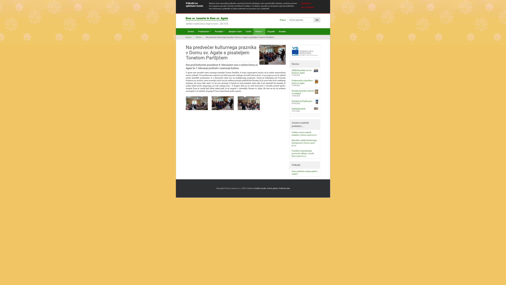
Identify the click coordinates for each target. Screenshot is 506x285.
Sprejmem (306, 3)
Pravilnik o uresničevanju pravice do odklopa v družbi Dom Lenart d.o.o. (303, 153)
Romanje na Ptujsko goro (302, 101)
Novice (258, 31)
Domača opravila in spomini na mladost (303, 92)
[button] (211, 31)
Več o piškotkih (307, 7)
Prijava (283, 20)
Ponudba (219, 31)
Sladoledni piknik (298, 109)
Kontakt (282, 31)
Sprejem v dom (235, 31)
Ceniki (248, 31)
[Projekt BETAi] (305, 51)
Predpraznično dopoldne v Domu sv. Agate (302, 81)
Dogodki (271, 31)
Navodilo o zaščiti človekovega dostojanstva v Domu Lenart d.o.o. (304, 143)
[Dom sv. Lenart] (207, 21)
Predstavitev (203, 31)
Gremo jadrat (272, 188)
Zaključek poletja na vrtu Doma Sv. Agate (302, 71)
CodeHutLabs (284, 188)
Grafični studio (260, 188)
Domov (191, 31)
